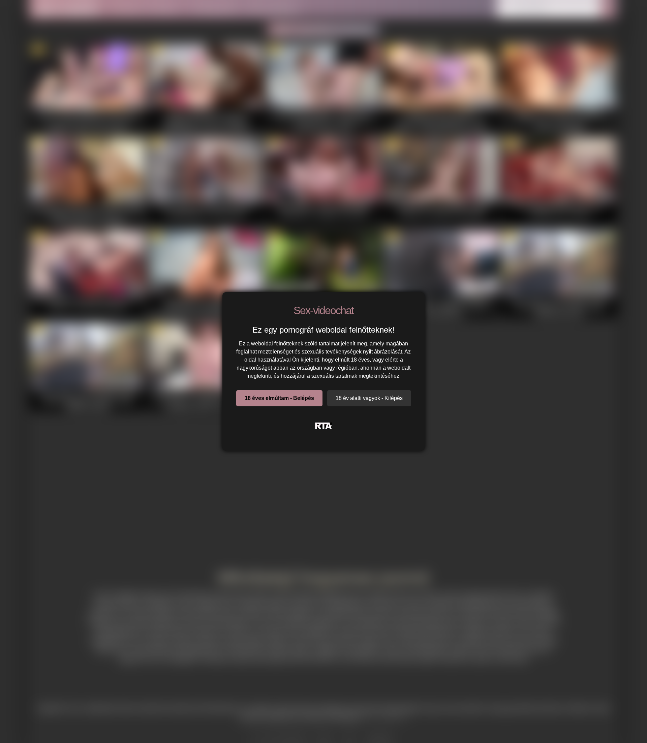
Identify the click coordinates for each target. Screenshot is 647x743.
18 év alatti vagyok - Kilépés (369, 398)
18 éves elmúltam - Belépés (279, 398)
